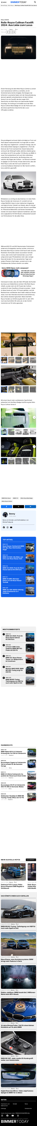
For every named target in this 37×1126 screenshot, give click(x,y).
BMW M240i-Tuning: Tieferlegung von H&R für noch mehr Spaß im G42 (14, 681)
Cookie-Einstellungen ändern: (8, 1113)
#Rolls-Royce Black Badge (26, 498)
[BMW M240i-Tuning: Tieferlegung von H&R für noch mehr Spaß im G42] (30, 681)
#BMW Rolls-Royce (6, 498)
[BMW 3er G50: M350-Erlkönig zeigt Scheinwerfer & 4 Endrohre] (30, 591)
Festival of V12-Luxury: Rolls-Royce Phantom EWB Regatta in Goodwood (12, 886)
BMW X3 (3, 772)
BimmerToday (4, 5)
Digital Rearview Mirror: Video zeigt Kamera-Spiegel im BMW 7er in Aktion (17, 1092)
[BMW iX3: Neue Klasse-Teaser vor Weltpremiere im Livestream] (30, 659)
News (26, 1104)
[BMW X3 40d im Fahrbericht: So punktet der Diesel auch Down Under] (31, 775)
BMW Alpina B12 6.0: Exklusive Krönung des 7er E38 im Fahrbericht (13, 752)
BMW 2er (8, 677)
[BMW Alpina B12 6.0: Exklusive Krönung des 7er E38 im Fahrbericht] (31, 753)
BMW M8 (8, 645)
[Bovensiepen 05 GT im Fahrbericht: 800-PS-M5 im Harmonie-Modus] (31, 786)
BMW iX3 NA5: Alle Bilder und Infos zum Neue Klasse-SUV (13, 558)
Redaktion (11, 755)
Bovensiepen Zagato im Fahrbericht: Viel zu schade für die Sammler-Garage (13, 764)
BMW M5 (8, 666)
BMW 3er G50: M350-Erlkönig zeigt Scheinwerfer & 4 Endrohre (13, 591)
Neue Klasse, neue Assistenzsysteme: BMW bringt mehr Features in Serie (17, 960)
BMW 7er (3, 749)
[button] (34, 343)
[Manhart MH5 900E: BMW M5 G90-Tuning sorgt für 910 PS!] (30, 670)
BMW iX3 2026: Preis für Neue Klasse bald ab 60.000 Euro (13, 568)
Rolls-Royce (11, 5)
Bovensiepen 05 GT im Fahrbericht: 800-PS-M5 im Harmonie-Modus (13, 786)
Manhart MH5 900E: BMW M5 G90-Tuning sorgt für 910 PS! (15, 670)
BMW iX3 (5, 544)
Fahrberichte (28, 1108)
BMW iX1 (5, 577)
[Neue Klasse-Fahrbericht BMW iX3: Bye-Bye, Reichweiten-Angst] (30, 547)
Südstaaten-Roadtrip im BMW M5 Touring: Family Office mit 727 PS (12, 796)
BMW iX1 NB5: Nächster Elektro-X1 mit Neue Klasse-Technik (12, 580)
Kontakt (15, 1104)
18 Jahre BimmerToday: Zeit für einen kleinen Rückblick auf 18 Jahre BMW (17, 1026)
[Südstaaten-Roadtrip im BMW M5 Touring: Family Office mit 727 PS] (31, 797)
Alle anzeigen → (31, 859)
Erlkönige (3, 1108)
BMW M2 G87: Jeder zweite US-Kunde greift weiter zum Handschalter (17, 1059)
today (19, 2)
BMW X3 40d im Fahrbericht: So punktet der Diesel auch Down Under (13, 775)
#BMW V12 (15, 498)
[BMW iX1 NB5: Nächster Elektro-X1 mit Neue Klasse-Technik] (30, 580)
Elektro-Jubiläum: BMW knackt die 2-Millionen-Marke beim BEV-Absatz (18, 993)
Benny (11, 29)
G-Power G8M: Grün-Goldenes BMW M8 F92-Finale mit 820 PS (14, 648)
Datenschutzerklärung (22, 1113)
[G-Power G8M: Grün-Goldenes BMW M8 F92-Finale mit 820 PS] (30, 648)
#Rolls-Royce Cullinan (7, 501)
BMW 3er (5, 587)
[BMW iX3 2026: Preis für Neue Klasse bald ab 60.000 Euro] (30, 569)
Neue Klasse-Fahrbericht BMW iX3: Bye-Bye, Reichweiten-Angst (13, 547)
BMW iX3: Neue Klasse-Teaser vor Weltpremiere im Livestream (14, 659)
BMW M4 (3, 760)
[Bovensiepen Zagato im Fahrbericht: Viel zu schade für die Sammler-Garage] (31, 764)
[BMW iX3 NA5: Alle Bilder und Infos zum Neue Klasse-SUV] (30, 558)
